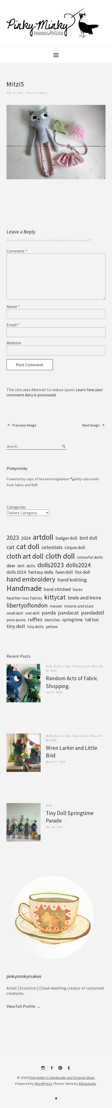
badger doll (66, 538)
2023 (13, 537)
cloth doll (60, 556)
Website (14, 342)
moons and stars (79, 606)
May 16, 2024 (54, 827)
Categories (16, 507)
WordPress (43, 1083)
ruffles (35, 619)
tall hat (92, 620)
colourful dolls (90, 557)
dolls (31, 565)
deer (11, 566)
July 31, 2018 (15, 93)
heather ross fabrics (24, 597)
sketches (52, 619)
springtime (72, 620)
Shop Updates (80, 736)
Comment (17, 250)
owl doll (32, 613)
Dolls (49, 666)
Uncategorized (81, 666)
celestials (52, 547)
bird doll (88, 538)
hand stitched (57, 589)
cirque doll (75, 547)
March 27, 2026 (55, 762)
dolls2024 (78, 565)
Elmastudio (87, 1083)
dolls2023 (51, 565)
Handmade (24, 588)
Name (13, 306)
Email (13, 324)
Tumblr (69, 1070)
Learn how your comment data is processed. (55, 392)
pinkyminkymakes (24, 976)
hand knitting (72, 580)
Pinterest (60, 1070)
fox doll (82, 572)
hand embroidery (31, 579)
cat (10, 547)
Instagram (43, 1070)
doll (20, 565)
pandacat (68, 613)
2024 (25, 538)
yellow (52, 626)
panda (49, 613)
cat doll (27, 546)
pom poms (16, 619)
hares (78, 589)
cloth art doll (25, 556)
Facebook (52, 1070)
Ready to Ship (62, 666)
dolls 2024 (16, 572)
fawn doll (64, 572)
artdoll (43, 537)
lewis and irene (84, 597)
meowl (56, 606)
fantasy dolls (40, 572)
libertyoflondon (27, 605)
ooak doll (15, 613)
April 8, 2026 (54, 692)
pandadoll (92, 612)
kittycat (55, 597)
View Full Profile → (23, 1006)
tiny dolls (35, 626)
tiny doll (16, 626)
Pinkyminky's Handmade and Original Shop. (62, 1077)
